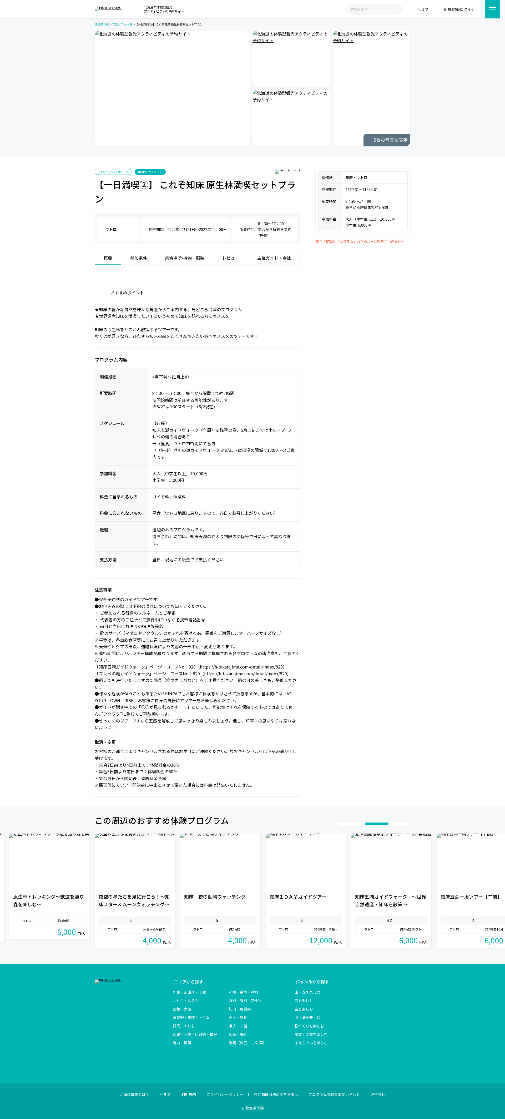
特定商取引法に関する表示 (276, 1094)
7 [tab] (382, 824)
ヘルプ (165, 1094)
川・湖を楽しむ (307, 1017)
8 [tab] (396, 824)
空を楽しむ (304, 1009)
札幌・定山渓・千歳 (189, 992)
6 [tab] (367, 824)
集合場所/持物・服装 (184, 258)
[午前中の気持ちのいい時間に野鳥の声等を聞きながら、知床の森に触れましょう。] (291, 118)
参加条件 (138, 258)
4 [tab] (357, 824)
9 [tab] (401, 824)
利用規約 (188, 1094)
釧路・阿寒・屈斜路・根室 (195, 1034)
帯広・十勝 (238, 1025)
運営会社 (378, 1094)
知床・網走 (238, 1034)
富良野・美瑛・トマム (191, 1017)
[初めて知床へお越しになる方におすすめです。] (172, 88)
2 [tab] (346, 824)
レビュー (230, 258)
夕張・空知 (238, 1017)
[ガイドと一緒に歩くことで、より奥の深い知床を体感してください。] (291, 59)
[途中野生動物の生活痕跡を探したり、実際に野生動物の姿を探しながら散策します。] (371, 88)
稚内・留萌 (182, 1042)
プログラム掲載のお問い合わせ (334, 1094)
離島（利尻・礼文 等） (247, 1042)
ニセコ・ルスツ (186, 1000)
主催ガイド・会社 (274, 258)
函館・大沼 (182, 1009)
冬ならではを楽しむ (311, 1042)
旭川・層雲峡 (240, 1009)
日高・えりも (184, 1025)
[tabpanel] (135, 891)
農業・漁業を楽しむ (311, 1034)
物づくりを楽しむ (309, 1025)
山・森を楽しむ (307, 992)
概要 (108, 258)
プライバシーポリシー (224, 1094)
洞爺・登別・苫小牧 (245, 1000)
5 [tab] (362, 824)
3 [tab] (351, 824)
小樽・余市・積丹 (243, 992)
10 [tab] (407, 824)
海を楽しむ (304, 1000)
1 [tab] (341, 824)
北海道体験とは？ (134, 1094)
